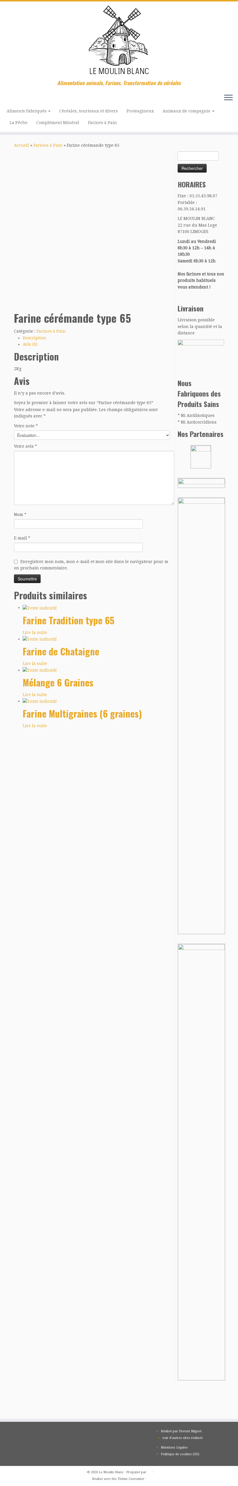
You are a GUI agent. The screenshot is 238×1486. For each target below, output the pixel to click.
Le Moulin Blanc (111, 1472)
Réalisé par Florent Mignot (181, 1431)
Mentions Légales (174, 1447)
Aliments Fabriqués (27, 111)
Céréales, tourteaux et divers (88, 111)
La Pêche (19, 122)
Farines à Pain (102, 122)
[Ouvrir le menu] (228, 98)
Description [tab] (34, 338)
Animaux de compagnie (187, 111)
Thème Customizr (131, 1479)
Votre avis (25, 446)
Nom (20, 514)
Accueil (21, 145)
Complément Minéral (57, 122)
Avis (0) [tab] (30, 344)
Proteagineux (140, 111)
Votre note (26, 426)
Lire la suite (35, 632)
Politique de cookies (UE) (180, 1454)
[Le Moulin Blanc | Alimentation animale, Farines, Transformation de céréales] (119, 40)
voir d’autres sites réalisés (182, 1438)
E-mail (22, 538)
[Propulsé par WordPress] (149, 1471)
